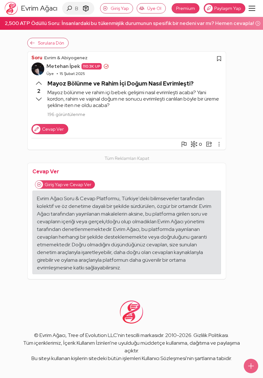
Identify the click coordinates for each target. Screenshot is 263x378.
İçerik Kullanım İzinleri (86, 343)
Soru (36, 58)
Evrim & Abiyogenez (66, 58)
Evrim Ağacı (52, 335)
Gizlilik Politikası (210, 335)
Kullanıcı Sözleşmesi (164, 358)
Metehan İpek (63, 66)
